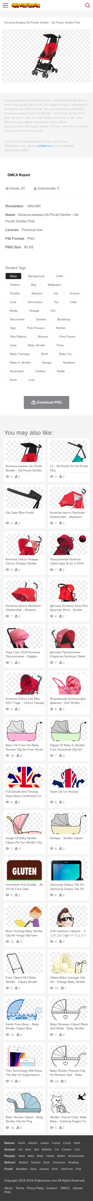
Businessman (76, 1156)
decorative (17, 319)
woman (43, 336)
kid (56, 293)
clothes (40, 371)
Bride (40, 1156)
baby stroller (36, 345)
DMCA (65, 1188)
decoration (35, 302)
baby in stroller (20, 362)
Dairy (33, 1169)
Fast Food (67, 1169)
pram (60, 345)
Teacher (35, 1162)
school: (10, 1162)
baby (13, 276)
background (36, 276)
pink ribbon (18, 336)
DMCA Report (19, 175)
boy (33, 284)
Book (46, 1162)
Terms (20, 1188)
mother (61, 328)
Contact (51, 1188)
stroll (44, 354)
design (47, 362)
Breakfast (21, 1169)
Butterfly (46, 1149)
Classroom (59, 1162)
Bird (36, 1149)
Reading (73, 1162)
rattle (61, 371)
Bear (28, 1149)
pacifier (15, 293)
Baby (31, 1156)
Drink (55, 1169)
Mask (22, 1156)
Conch (67, 1143)
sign (13, 328)
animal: (10, 1149)
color (73, 302)
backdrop (63, 319)
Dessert (44, 1169)
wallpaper (54, 284)
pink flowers (36, 328)
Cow (77, 1149)
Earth (77, 1143)
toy (56, 302)
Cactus (56, 1143)
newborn (69, 362)
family (50, 1156)
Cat (57, 1149)
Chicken (66, 1149)
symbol (41, 319)
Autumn (32, 1143)
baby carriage (20, 354)
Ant (20, 1149)
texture (74, 293)
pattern (15, 284)
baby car (65, 354)
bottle (14, 310)
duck (13, 380)
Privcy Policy (35, 1188)
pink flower (67, 336)
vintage (34, 310)
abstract (37, 293)
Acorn (21, 1143)
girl (53, 310)
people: (10, 1156)
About (8, 1188)
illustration (17, 371)
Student (23, 1162)
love (31, 380)
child (59, 276)
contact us (44, 145)
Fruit (78, 1169)
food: (8, 1169)
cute (13, 302)
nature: (9, 1143)
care (13, 345)
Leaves (44, 1143)
